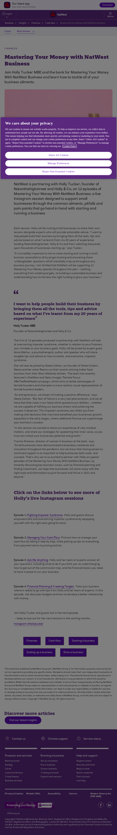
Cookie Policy (69, 146)
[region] (58, 148)
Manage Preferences (58, 163)
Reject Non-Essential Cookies (58, 171)
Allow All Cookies (58, 155)
